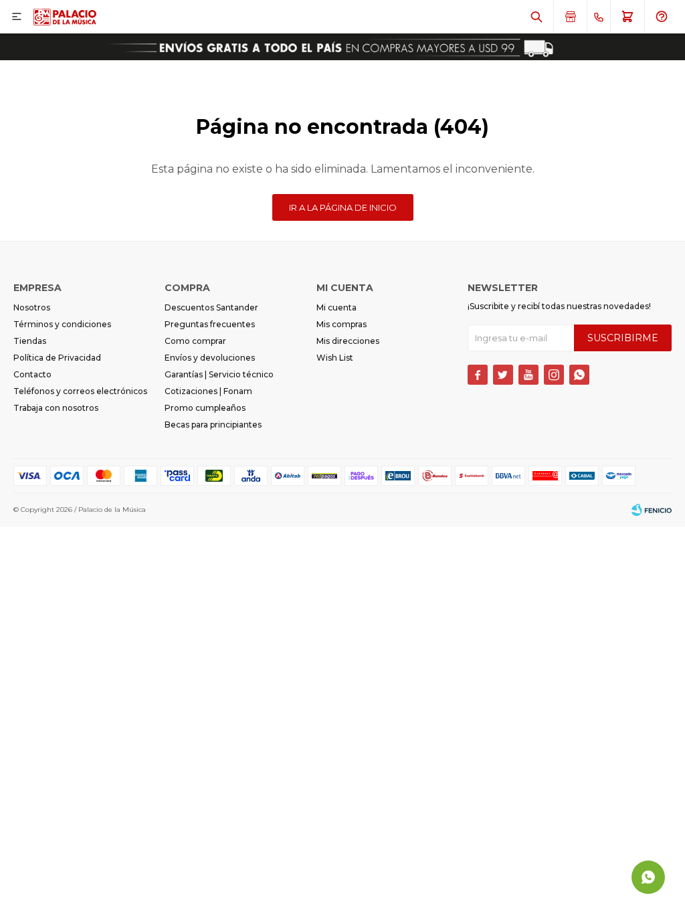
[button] (536, 16)
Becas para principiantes (213, 425)
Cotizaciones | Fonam (208, 391)
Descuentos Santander (211, 307)
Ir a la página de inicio (343, 207)
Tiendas (29, 341)
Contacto (32, 374)
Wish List (334, 358)
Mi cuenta (336, 307)
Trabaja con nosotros (55, 408)
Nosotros (31, 307)
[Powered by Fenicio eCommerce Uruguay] (651, 510)
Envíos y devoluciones (210, 358)
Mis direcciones (347, 341)
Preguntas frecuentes (210, 324)
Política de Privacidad (57, 358)
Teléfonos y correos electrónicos (80, 391)
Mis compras (341, 324)
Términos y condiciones (62, 324)
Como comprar (195, 341)
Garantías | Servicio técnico (219, 374)
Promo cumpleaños (205, 408)
